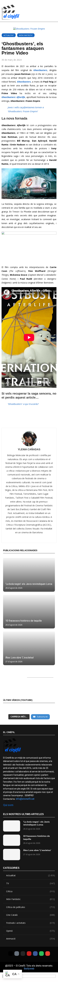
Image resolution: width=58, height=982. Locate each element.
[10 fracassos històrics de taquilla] (29, 611)
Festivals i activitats (30, 922)
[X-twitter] (10, 953)
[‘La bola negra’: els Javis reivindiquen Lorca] (29, 575)
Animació (30, 938)
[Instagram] (23, 953)
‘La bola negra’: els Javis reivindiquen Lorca (28, 584)
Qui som (8, 805)
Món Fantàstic (26, 35)
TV (30, 883)
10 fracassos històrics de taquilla (23, 620)
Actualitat (9, 35)
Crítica (30, 891)
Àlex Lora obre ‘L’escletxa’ (19, 657)
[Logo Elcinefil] (10, 12)
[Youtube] (29, 953)
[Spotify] (41, 953)
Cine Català (30, 914)
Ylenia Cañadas (29, 449)
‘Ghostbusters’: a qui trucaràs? (23, 403)
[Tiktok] (16, 953)
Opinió (30, 930)
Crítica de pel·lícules (30, 907)
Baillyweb (29, 968)
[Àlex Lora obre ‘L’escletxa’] (29, 648)
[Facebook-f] (35, 953)
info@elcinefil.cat (25, 798)
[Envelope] (47, 953)
